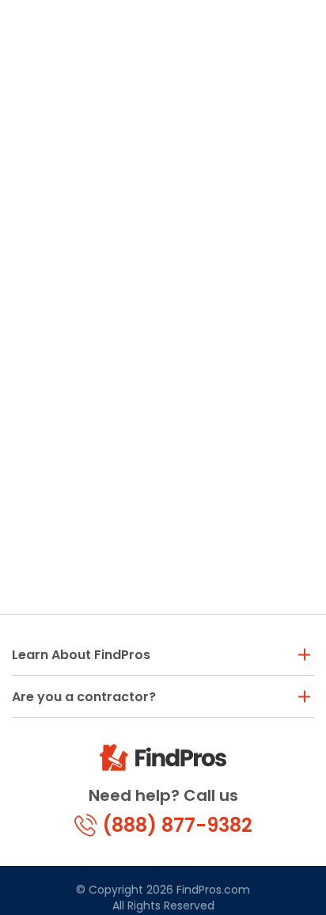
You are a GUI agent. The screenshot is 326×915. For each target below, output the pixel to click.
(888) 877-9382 (177, 825)
